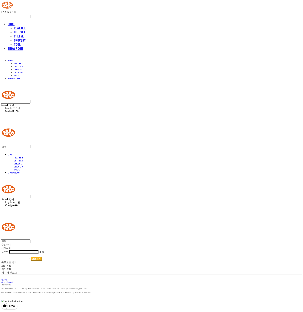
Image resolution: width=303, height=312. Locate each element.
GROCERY (20, 40)
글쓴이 (5, 251)
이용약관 (4, 280)
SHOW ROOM (15, 48)
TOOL (17, 44)
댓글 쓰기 (36, 258)
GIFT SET (19, 32)
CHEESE (19, 36)
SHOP (11, 24)
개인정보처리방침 (7, 282)
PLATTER (20, 28)
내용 (41, 251)
